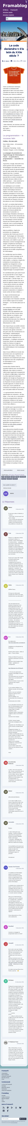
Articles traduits (8, 15)
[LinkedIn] (3, 1111)
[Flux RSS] (3, 1108)
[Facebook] (7, 1111)
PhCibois (10, 980)
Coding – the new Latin (10, 141)
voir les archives (14, 1122)
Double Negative (8, 309)
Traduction (15, 478)
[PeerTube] (11, 1108)
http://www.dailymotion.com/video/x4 (16, 642)
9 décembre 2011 (20, 868)
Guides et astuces (6, 1097)
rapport (22, 171)
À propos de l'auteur (9, 485)
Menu (6, 10)
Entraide (3, 1095)
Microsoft (4, 478)
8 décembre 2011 (20, 509)
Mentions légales (5, 1098)
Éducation (11, 474)
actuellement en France (13, 114)
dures (13, 356)
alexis (7, 61)
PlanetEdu (9, 478)
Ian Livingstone (12, 437)
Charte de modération (6, 1090)
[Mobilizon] (16, 1108)
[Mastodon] (7, 1108)
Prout (3, 1079)
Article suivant (20, 470)
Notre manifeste (5, 1074)
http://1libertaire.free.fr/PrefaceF (15, 668)
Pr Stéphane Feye (13, 1041)
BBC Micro (14, 374)
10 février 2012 (20, 1043)
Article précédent (8, 470)
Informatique (22, 476)
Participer (4, 1086)
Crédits (3, 1101)
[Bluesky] (20, 1108)
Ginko (10, 585)
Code (3, 476)
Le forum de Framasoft (7, 1084)
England (12, 476)
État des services (5, 1077)
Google (17, 476)
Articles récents (7, 488)
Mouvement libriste (19, 474)
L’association (4, 1073)
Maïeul (10, 507)
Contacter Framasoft (6, 1076)
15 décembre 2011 (19, 944)
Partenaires (4, 1088)
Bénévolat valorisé (6, 1087)
